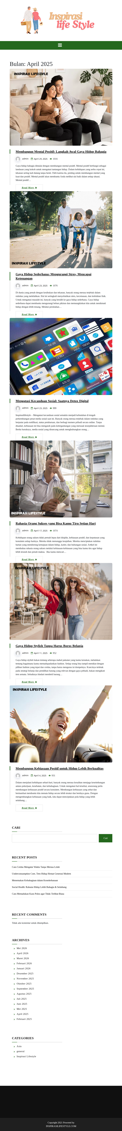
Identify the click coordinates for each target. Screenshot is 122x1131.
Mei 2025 (22, 1009)
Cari (16, 827)
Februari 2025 (24, 1019)
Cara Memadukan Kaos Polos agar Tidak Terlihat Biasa (38, 894)
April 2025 (22, 1014)
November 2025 (25, 978)
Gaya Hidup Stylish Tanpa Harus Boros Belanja (49, 646)
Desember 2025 (25, 973)
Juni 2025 (22, 1004)
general (21, 1051)
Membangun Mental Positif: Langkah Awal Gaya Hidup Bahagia (61, 151)
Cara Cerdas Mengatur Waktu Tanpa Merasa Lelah (36, 867)
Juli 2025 (22, 999)
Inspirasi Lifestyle (26, 1056)
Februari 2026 (24, 963)
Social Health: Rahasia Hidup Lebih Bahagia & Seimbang (39, 887)
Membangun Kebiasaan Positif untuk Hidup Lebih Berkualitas (60, 768)
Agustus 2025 (24, 993)
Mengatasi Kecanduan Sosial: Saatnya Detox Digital (52, 401)
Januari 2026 (23, 968)
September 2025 (25, 988)
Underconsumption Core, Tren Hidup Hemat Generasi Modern (41, 873)
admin (25, 158)
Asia (19, 1046)
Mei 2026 (22, 948)
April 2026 (22, 953)
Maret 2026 (23, 958)
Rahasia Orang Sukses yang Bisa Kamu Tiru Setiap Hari (56, 523)
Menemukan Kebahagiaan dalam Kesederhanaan (35, 880)
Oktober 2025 (24, 983)
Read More (28, 187)
